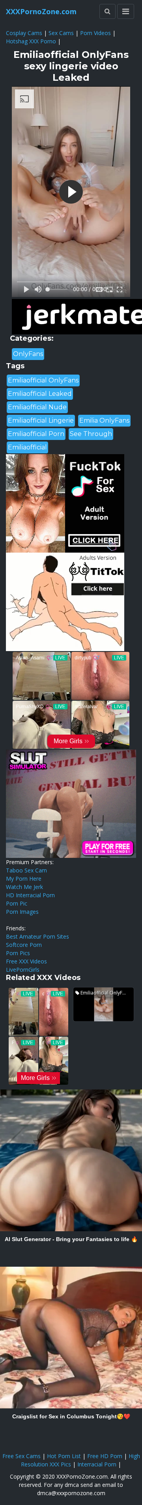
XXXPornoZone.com (41, 11)
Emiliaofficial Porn (36, 434)
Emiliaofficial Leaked (40, 393)
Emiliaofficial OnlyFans (43, 380)
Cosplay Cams (24, 33)
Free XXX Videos (26, 961)
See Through (91, 434)
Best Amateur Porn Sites (37, 936)
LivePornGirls (22, 969)
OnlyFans (28, 354)
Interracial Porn (96, 1464)
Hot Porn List (64, 1456)
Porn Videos (95, 33)
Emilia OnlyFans (104, 420)
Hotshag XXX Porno (31, 41)
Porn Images (22, 911)
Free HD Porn (104, 1456)
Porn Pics (18, 953)
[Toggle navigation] (125, 11)
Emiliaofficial (27, 447)
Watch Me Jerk (24, 887)
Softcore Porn (24, 944)
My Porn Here (23, 878)
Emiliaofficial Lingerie (41, 420)
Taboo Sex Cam (26, 870)
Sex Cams (61, 33)
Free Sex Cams (21, 1456)
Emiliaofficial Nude (37, 407)
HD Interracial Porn (30, 895)
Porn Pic (16, 903)
